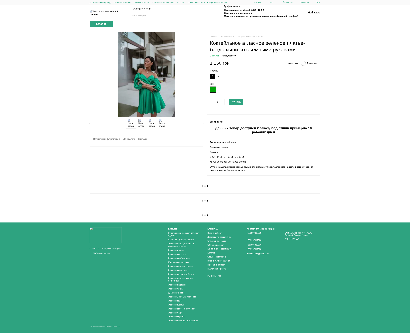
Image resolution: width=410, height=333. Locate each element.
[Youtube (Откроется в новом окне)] (245, 2)
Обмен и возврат (141, 2)
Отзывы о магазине (196, 2)
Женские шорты (176, 305)
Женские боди (175, 313)
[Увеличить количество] (222, 102)
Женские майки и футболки (181, 309)
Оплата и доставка (122, 2)
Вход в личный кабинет (217, 2)
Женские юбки (175, 301)
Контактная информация (163, 2)
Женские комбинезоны (179, 258)
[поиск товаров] (211, 15)
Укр (255, 2)
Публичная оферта (216, 269)
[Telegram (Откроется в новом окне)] (249, 2)
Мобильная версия (101, 253)
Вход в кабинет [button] (214, 233)
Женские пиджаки (176, 285)
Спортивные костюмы (178, 262)
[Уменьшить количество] (212, 102)
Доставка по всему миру (100, 2)
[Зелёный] (213, 89)
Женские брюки (175, 289)
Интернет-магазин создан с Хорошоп (105, 326)
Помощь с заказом (216, 265)
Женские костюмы (177, 254)
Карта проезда (292, 239)
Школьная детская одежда (181, 239)
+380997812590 (142, 9)
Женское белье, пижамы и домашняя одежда (181, 245)
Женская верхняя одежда (180, 266)
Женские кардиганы (177, 270)
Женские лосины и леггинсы (182, 297)
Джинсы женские (176, 293)
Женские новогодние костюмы (183, 320)
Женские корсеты (176, 316)
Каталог (180, 2)
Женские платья (176, 250)
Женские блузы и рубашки (181, 274)
